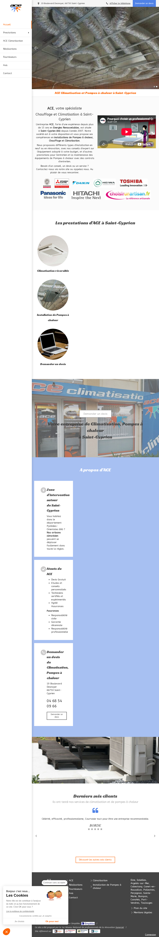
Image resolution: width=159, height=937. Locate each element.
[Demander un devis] (52, 344)
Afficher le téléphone (120, 3)
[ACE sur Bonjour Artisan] (58, 931)
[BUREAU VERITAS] (47, 183)
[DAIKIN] (81, 183)
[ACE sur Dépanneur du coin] (70, 931)
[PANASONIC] (53, 195)
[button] (6, 931)
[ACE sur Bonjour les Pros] (94, 931)
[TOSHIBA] (134, 183)
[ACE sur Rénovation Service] (82, 931)
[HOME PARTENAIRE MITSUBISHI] (62, 183)
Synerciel (120, 927)
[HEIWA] (104, 183)
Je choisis (19, 921)
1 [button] (154, 86)
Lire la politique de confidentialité (20, 911)
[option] (95, 48)
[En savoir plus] (52, 250)
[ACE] (16, 11)
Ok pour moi (52, 921)
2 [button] (156, 86)
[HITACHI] (86, 195)
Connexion (150, 934)
